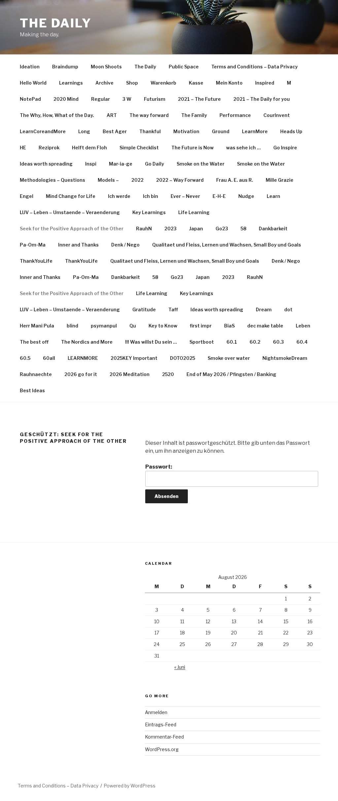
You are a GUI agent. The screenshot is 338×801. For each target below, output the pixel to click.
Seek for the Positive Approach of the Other (71, 228)
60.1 (231, 342)
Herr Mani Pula (37, 325)
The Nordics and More (87, 342)
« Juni (179, 667)
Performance (235, 115)
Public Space (184, 66)
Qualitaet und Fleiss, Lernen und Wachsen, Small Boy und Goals (226, 245)
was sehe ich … (243, 147)
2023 (170, 228)
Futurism (154, 99)
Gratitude (144, 309)
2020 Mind (66, 99)
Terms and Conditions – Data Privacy (254, 66)
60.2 (255, 342)
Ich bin (150, 196)
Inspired (264, 83)
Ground (220, 131)
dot (288, 309)
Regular (100, 99)
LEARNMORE (83, 358)
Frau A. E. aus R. (234, 180)
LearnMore (255, 131)
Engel (26, 196)
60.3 (278, 342)
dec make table (265, 325)
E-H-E (219, 196)
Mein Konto (229, 83)
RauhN (144, 228)
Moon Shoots (106, 66)
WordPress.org (162, 749)
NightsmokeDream (284, 358)
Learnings (71, 83)
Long (84, 131)
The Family (194, 115)
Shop (132, 83)
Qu (132, 325)
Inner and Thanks (78, 245)
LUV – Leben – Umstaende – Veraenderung (70, 212)
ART (112, 115)
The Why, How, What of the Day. (57, 115)
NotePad (30, 99)
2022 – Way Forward (180, 180)
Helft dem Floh (89, 147)
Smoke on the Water (200, 164)
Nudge (246, 196)
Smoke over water (229, 358)
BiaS (229, 325)
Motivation (186, 131)
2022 (137, 180)
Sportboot (201, 342)
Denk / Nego (125, 245)
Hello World (33, 83)
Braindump (65, 66)
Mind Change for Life (70, 196)
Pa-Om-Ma (33, 245)
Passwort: (158, 467)
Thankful (150, 131)
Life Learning (194, 212)
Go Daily (154, 164)
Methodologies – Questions (52, 180)
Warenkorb (163, 83)
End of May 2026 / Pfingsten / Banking (231, 374)
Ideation (30, 66)
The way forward (149, 115)
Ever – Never (185, 196)
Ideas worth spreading (46, 164)
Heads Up (291, 131)
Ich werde (119, 196)
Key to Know (163, 325)
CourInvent (276, 115)
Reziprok (49, 147)
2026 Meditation (130, 374)
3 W (126, 99)
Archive (104, 83)
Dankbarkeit (273, 228)
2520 (168, 374)
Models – (108, 180)
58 (243, 228)
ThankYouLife (36, 261)
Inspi (90, 164)
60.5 (25, 358)
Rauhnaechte (36, 374)
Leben (303, 325)
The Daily (56, 23)
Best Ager (115, 131)
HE (23, 147)
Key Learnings (149, 212)
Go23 (222, 228)
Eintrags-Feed (160, 724)
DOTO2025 (182, 358)
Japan (196, 228)
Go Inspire (285, 147)
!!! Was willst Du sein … (151, 342)
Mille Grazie (279, 180)
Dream (264, 309)
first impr (201, 325)
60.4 (302, 342)
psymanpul (104, 325)
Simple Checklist (139, 147)
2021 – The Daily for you (261, 99)
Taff (173, 309)
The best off (34, 342)
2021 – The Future (199, 99)
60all (49, 358)
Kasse (196, 83)
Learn (273, 196)
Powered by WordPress (129, 785)
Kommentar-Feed (164, 737)
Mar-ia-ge (120, 164)
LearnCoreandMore (43, 131)
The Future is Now (192, 147)
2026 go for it (80, 374)
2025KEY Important (134, 358)
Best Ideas (32, 390)
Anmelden (156, 712)
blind (72, 325)
